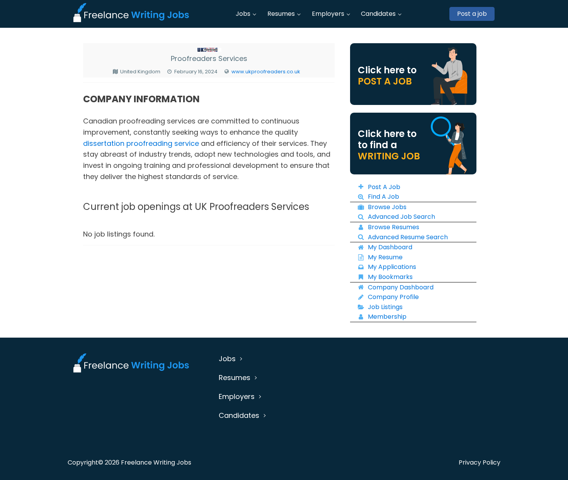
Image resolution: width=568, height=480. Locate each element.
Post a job (472, 13)
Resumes (281, 13)
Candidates (378, 13)
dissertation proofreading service (141, 143)
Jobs (243, 13)
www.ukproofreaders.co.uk (265, 71)
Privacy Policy (479, 462)
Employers (328, 13)
